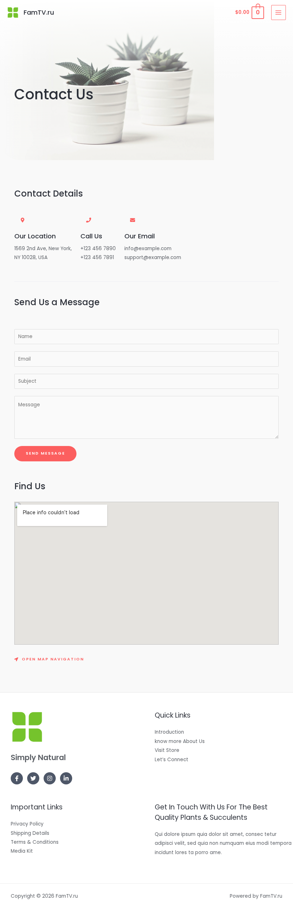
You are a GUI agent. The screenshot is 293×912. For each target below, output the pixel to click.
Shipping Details (30, 833)
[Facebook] (17, 778)
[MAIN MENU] (278, 12)
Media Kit (22, 851)
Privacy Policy (27, 824)
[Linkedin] (66, 778)
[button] (49, 660)
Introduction (169, 732)
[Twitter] (33, 778)
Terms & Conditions (35, 842)
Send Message (45, 453)
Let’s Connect (171, 759)
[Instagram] (50, 778)
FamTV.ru (39, 12)
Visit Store (167, 750)
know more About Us (180, 741)
